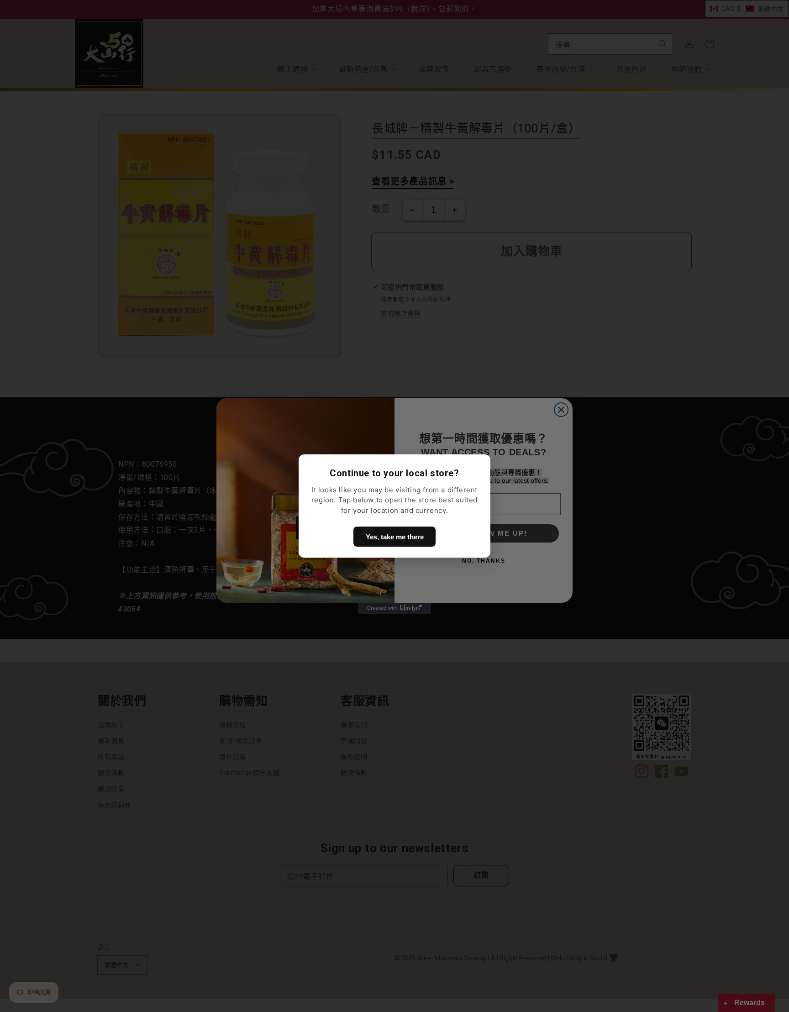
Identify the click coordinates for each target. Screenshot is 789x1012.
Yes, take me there (395, 537)
